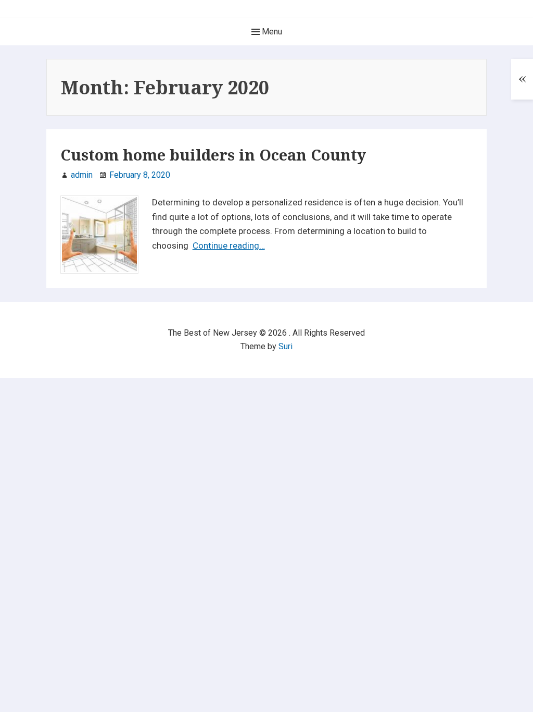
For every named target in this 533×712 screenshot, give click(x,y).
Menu (271, 31)
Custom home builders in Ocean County (213, 154)
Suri (285, 346)
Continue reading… (229, 245)
